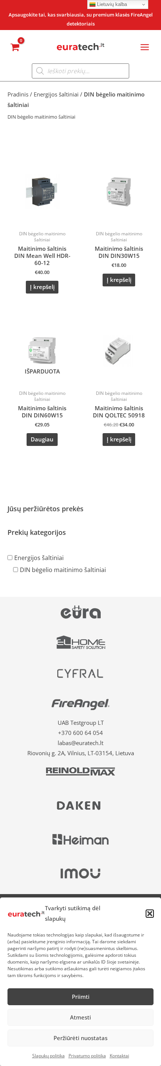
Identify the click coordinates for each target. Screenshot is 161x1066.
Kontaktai (119, 1055)
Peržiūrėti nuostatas (80, 1038)
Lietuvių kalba (111, 4)
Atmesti (80, 1017)
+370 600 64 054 (80, 732)
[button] (150, 913)
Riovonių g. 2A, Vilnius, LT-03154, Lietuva (80, 753)
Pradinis (17, 94)
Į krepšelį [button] (42, 287)
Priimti (80, 996)
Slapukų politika (48, 1055)
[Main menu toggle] (145, 47)
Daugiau (42, 439)
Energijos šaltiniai (39, 558)
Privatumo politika (87, 1055)
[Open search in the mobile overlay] (80, 70)
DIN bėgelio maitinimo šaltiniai (63, 570)
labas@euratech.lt (80, 743)
